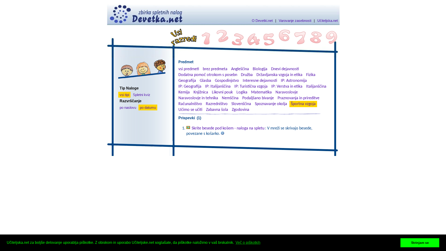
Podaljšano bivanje (258, 98)
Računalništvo (190, 104)
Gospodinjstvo (227, 81)
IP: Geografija (189, 86)
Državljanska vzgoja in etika (279, 75)
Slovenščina (241, 104)
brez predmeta (215, 69)
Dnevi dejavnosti (285, 69)
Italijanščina (316, 86)
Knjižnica (200, 92)
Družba (247, 75)
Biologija (260, 69)
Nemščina (230, 98)
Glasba (205, 81)
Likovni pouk (222, 92)
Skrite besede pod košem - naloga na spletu (228, 128)
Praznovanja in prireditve (298, 98)
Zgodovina (240, 110)
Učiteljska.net (327, 21)
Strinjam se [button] (420, 242)
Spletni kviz (141, 95)
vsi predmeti (188, 69)
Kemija (184, 92)
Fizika (310, 75)
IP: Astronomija (294, 81)
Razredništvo (217, 104)
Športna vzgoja (303, 104)
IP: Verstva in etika (286, 86)
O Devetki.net (262, 21)
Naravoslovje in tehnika (198, 98)
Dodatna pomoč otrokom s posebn (207, 75)
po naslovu (128, 107)
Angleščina (240, 69)
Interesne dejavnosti (260, 81)
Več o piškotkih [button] (248, 242)
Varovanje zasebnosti (295, 21)
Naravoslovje (286, 92)
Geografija (187, 81)
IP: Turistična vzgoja (251, 86)
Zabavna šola (217, 110)
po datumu (148, 107)
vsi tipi (124, 95)
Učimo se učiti (190, 110)
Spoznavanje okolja (271, 104)
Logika (241, 92)
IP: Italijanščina (218, 86)
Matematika (261, 92)
